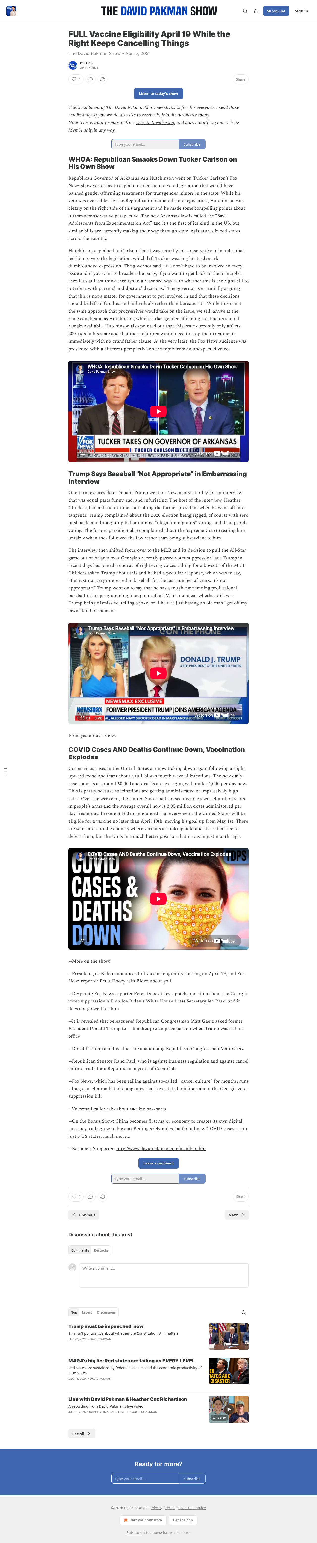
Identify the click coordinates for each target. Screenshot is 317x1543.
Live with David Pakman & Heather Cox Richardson (127, 1399)
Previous (87, 1214)
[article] (158, 1336)
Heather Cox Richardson (137, 1412)
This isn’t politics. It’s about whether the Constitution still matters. (124, 1333)
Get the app (183, 1520)
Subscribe (276, 10)
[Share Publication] (256, 11)
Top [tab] (74, 1312)
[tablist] (89, 1250)
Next (233, 1214)
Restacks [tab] (101, 1250)
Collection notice (192, 1507)
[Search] (245, 11)
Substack (134, 1532)
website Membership (155, 122)
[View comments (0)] (91, 79)
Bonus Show (100, 1121)
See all (78, 1433)
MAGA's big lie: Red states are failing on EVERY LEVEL (131, 1361)
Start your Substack (145, 1520)
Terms (170, 1507)
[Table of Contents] (5, 771)
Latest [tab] (87, 1312)
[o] (229, 1409)
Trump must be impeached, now (106, 1326)
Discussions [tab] (106, 1312)
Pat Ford (87, 63)
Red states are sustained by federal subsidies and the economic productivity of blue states (135, 1370)
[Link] (61, 163)
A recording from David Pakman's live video (105, 1406)
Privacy (156, 1507)
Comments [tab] (80, 1250)
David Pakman (100, 1339)
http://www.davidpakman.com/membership (161, 1148)
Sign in (301, 10)
